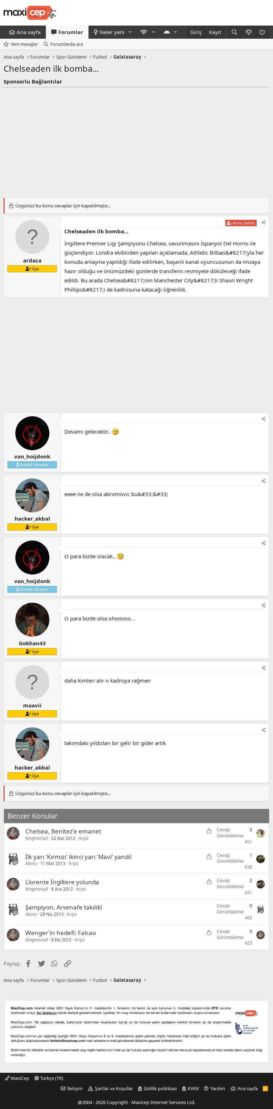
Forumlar (70, 32)
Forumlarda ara (66, 44)
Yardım (217, 1088)
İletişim (74, 1088)
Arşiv (84, 838)
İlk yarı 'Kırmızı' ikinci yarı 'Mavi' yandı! (78, 857)
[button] (130, 32)
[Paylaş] (263, 223)
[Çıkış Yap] (262, 32)
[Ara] (234, 32)
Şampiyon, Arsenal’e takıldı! (63, 907)
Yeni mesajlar (24, 44)
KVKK (193, 1088)
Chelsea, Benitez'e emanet (63, 831)
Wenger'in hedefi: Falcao (60, 933)
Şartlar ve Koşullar (114, 1088)
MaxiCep (19, 1078)
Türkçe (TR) (51, 1078)
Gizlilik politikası (160, 1088)
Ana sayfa (29, 32)
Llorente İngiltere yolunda (62, 882)
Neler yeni (112, 32)
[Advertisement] (136, 140)
